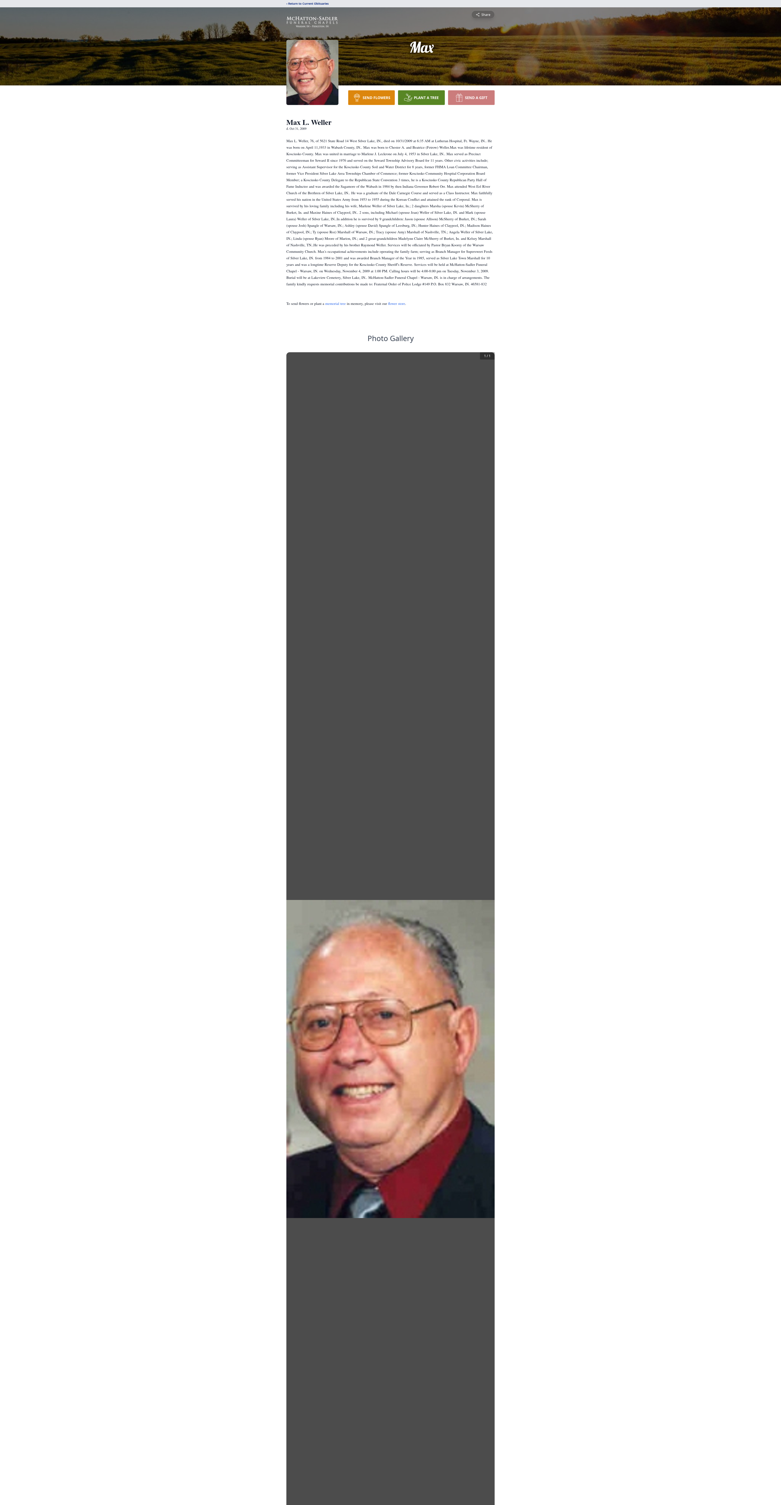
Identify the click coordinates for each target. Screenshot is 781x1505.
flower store (396, 303)
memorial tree (335, 303)
